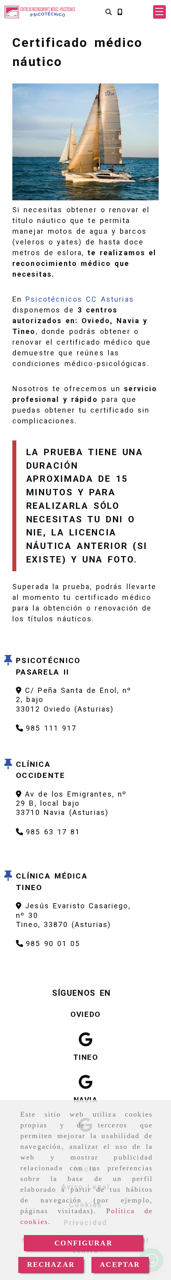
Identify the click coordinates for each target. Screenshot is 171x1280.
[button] (159, 12)
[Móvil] (120, 11)
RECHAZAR (51, 1264)
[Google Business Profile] (85, 1039)
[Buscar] (109, 11)
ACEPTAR (120, 1264)
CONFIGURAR (83, 1243)
